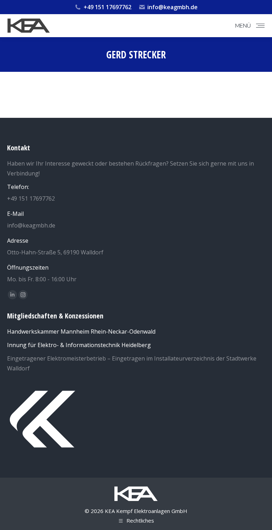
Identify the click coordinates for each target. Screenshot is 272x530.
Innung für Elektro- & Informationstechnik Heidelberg (79, 345)
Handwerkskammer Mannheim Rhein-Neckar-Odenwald (81, 331)
